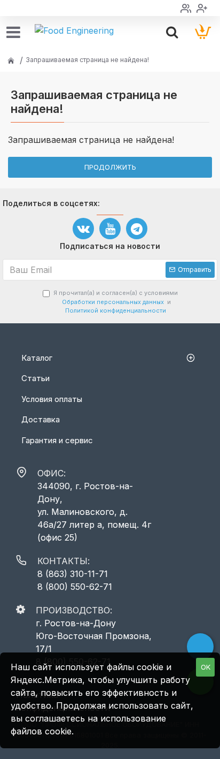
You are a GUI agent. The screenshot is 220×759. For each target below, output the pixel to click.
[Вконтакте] (83, 228)
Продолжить (110, 167)
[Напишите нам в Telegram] (200, 646)
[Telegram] (136, 228)
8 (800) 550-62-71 (74, 586)
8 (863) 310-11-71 (72, 573)
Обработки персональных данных (113, 302)
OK (205, 667)
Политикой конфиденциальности (115, 310)
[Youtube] (110, 228)
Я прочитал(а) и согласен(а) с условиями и (115, 301)
